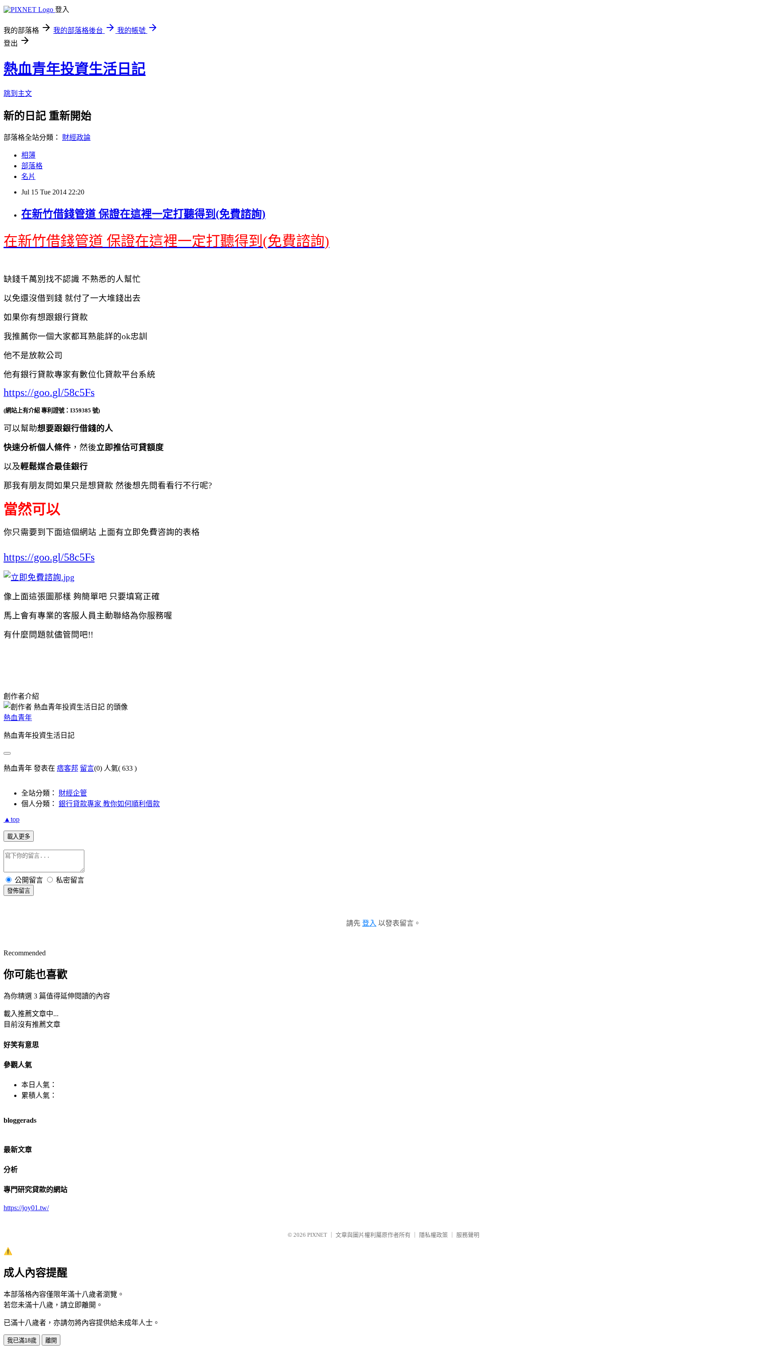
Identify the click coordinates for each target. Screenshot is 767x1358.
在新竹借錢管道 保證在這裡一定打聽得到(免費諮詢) (143, 214)
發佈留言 (18, 890)
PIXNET (317, 1234)
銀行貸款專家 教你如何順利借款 (109, 804)
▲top (12, 819)
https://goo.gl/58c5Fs (49, 557)
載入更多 (18, 836)
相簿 (28, 155)
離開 (51, 1340)
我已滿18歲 (21, 1340)
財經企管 (73, 793)
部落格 (32, 166)
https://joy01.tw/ (26, 1208)
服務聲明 (467, 1234)
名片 (28, 176)
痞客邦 (67, 768)
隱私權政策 (433, 1234)
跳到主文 (18, 93)
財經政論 (76, 137)
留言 (87, 768)
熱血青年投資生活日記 (75, 69)
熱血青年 (18, 717)
